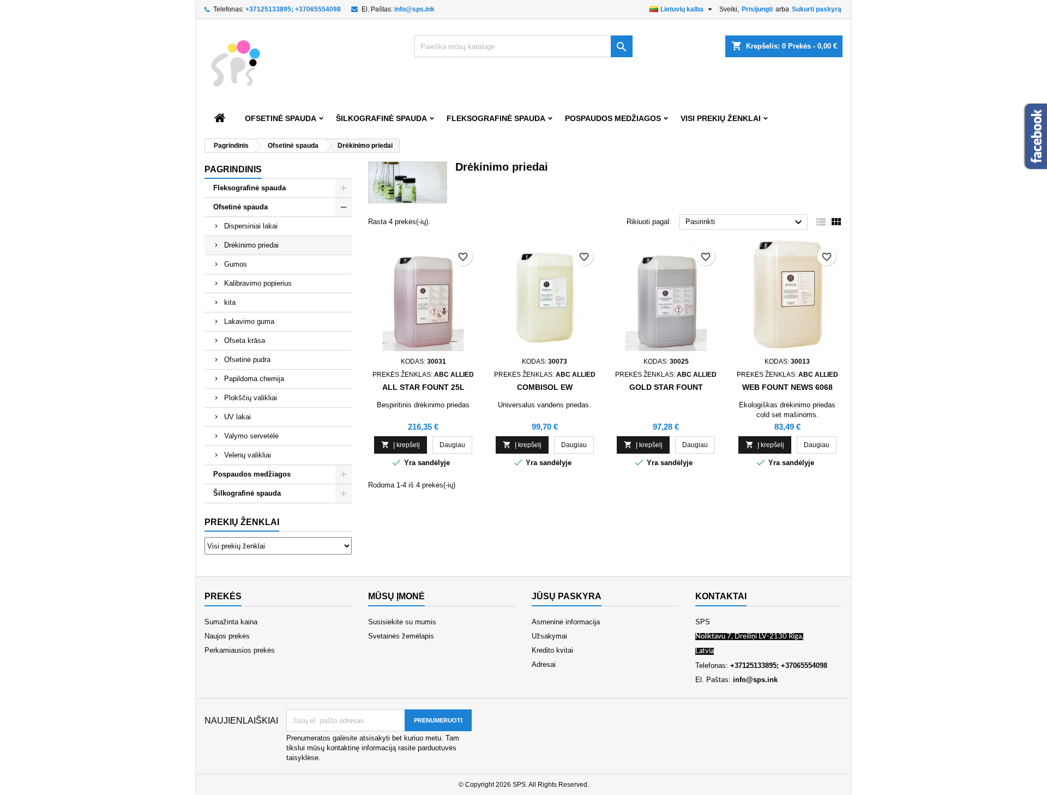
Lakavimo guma (249, 321)
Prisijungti (757, 9)
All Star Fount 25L (423, 387)
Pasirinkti (745, 222)
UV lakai (237, 417)
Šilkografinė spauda (381, 118)
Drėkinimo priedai (251, 245)
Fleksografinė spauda (496, 118)
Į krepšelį (400, 445)
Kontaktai (721, 596)
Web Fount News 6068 (787, 387)
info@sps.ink (414, 9)
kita (230, 302)
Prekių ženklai (241, 522)
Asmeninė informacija (566, 622)
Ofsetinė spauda (280, 118)
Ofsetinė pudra (247, 360)
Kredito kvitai (552, 650)
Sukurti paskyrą (816, 9)
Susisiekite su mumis (402, 622)
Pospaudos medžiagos (613, 118)
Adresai (544, 664)
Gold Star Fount (666, 387)
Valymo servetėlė (251, 436)
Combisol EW (545, 387)
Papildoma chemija (254, 379)
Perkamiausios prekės (239, 650)
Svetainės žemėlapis (401, 636)
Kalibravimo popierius (258, 283)
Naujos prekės (227, 636)
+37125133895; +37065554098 (293, 9)
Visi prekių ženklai (721, 118)
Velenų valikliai (247, 455)
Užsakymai (549, 636)
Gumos (235, 264)
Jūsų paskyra (566, 596)
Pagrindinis (233, 169)
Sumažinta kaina (230, 622)
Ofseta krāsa (244, 340)
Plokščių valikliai (250, 398)
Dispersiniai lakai (251, 226)
